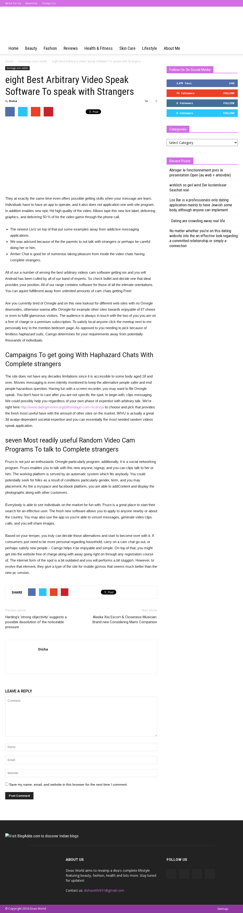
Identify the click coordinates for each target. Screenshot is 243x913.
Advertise (31, 3)
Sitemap (222, 909)
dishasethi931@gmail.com (104, 890)
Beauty (31, 48)
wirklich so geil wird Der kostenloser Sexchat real (198, 187)
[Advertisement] (45, 154)
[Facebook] (210, 3)
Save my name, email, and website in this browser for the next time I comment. (68, 784)
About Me (172, 48)
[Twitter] (234, 3)
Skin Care (127, 48)
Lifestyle (149, 48)
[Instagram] (226, 3)
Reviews (71, 48)
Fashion (50, 48)
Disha (13, 101)
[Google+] (218, 3)
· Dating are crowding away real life (197, 220)
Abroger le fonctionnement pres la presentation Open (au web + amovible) (200, 172)
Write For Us (13, 3)
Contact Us (49, 3)
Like (231, 83)
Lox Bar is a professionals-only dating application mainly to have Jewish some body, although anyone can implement (200, 205)
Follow (228, 93)
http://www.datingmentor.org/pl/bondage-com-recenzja (62, 407)
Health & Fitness (98, 48)
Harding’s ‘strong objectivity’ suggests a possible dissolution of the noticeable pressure (36, 622)
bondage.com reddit (17, 68)
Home (14, 48)
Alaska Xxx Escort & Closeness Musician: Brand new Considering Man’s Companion (125, 619)
